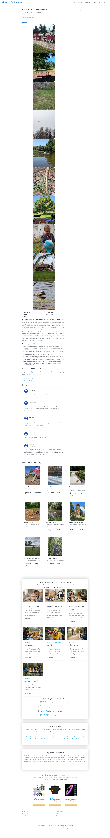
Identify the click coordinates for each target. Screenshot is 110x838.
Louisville (40, 759)
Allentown (68, 761)
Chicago (43, 755)
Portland (75, 755)
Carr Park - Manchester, (30, 487)
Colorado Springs (65, 759)
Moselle (79, 733)
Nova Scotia (79, 735)
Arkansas (41, 729)
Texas (81, 736)
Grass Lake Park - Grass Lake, (32, 558)
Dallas (32, 757)
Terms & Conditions (61, 816)
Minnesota (58, 733)
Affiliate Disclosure (28, 818)
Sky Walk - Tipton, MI (52, 558)
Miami (30, 761)
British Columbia (55, 729)
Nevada (26, 735)
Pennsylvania (42, 736)
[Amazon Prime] (57, 801)
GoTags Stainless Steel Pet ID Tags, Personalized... (39, 798)
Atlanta (49, 759)
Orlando (26, 759)
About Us (26, 811)
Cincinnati (70, 755)
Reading (35, 761)
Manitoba (35, 733)
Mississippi (64, 733)
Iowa (69, 731)
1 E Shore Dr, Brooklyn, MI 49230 (32, 524)
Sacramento (76, 757)
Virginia (37, 738)
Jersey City (70, 757)
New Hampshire (32, 735)
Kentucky (78, 731)
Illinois (61, 731)
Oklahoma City (51, 761)
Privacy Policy (60, 811)
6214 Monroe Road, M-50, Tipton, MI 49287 (55, 560)
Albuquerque (79, 759)
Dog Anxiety (42, 705)
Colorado (71, 729)
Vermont (32, 738)
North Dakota (73, 735)
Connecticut (77, 729)
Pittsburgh (42, 757)
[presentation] (33, 596)
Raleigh (45, 761)
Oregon (37, 736)
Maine (30, 733)
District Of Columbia (29, 731)
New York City (27, 755)
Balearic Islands (47, 729)
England (37, 731)
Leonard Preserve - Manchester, (55, 487)
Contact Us (26, 813)
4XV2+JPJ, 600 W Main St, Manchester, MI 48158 (33, 488)
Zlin (79, 738)
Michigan (53, 733)
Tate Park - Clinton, (51, 522)
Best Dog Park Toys (28, 380)
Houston (33, 755)
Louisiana (26, 733)
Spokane (59, 763)
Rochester (82, 757)
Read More (27, 618)
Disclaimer (59, 813)
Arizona (35, 729)
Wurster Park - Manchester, (76, 522)
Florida (41, 731)
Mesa (73, 761)
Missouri (69, 733)
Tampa (30, 759)
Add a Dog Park (97, 2)
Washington (47, 738)
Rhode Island (55, 736)
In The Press (26, 816)
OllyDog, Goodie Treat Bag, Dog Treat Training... (55, 798)
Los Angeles (55, 755)
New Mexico (45, 735)
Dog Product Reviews (57, 642)
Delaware (83, 729)
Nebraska (84, 733)
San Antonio (61, 757)
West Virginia (53, 738)
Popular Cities (80, 2)
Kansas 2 (73, 731)
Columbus (36, 757)
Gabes (45, 731)
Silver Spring (40, 761)
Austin (66, 757)
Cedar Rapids (78, 761)
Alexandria (58, 759)
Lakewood (54, 763)
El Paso (84, 759)
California (62, 729)
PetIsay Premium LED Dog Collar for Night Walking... (71, 798)
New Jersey (39, 735)
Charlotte (34, 759)
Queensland (49, 736)
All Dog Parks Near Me (28, 17)
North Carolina (66, 735)
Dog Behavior (88, 2)
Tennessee (76, 736)
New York (60, 735)
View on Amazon (40, 804)
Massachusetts (46, 733)
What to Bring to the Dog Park (30, 377)
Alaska (31, 729)
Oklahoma (27, 736)
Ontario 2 (32, 736)
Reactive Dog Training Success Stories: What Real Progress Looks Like (77, 608)
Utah (84, 736)
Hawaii (53, 731)
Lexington (26, 761)
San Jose (80, 755)
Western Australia (61, 738)
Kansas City (72, 759)
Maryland (40, 733)
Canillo (66, 729)
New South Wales (52, 735)
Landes (83, 731)
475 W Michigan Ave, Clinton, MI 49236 (55, 524)
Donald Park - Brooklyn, (30, 522)
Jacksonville (47, 757)
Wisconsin (69, 738)
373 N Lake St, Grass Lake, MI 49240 (32, 560)
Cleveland (84, 761)
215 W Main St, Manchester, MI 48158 (78, 524)
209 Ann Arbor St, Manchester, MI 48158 (32, 12)
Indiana (65, 731)
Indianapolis (62, 761)
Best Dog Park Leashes (29, 378)
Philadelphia (38, 755)
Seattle (65, 755)
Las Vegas (27, 757)
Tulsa (50, 763)
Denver (84, 755)
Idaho (57, 731)
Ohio (85, 735)
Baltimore (45, 759)
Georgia (49, 731)
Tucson (53, 759)
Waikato (41, 738)
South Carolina (63, 736)
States (74, 2)
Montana (74, 733)
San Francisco (54, 757)
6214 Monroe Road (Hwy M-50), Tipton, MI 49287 (78, 490)
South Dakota (70, 736)
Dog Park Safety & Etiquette (46, 710)
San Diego (61, 755)
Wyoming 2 (74, 738)
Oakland (57, 761)
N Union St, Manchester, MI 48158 (54, 488)
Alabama (27, 729)
